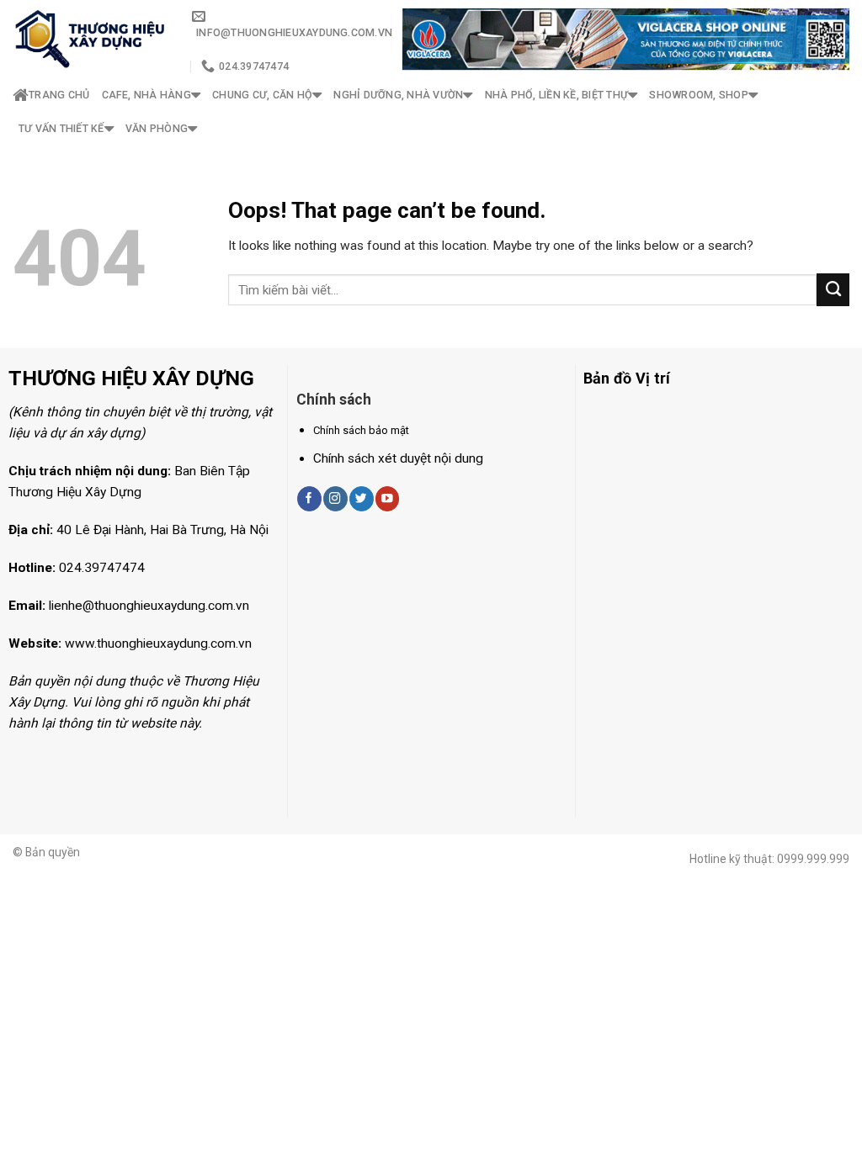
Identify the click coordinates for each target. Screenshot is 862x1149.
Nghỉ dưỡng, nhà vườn (398, 94)
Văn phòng (156, 128)
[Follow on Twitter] (361, 498)
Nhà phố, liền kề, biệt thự (556, 94)
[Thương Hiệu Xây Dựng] (90, 39)
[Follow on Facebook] (309, 498)
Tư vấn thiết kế (61, 128)
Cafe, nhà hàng (146, 94)
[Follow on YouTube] (387, 498)
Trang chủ (59, 94)
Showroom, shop (698, 94)
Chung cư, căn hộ (262, 94)
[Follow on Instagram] (335, 498)
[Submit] (833, 289)
